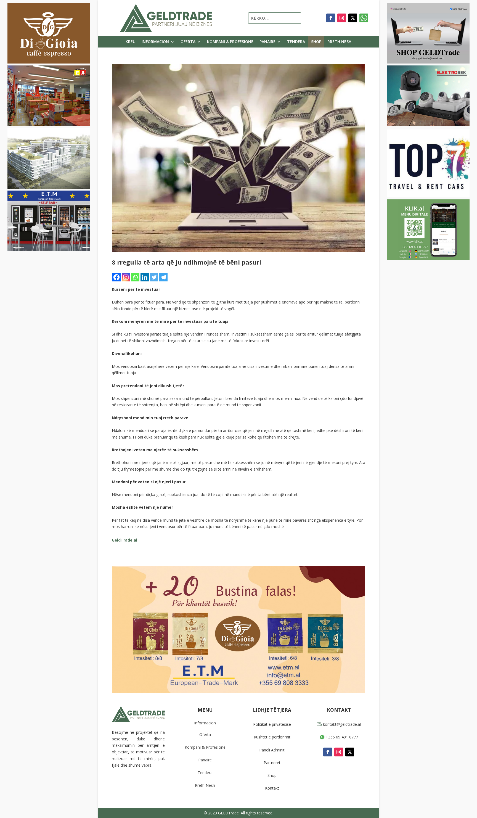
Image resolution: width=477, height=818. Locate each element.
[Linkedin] (145, 277)
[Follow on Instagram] (341, 18)
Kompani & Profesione (230, 42)
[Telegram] (163, 277)
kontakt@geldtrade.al (341, 724)
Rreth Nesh (339, 42)
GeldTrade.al (124, 540)
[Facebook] (116, 277)
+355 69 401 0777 (341, 737)
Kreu (131, 42)
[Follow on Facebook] (330, 18)
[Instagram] (126, 277)
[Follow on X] (352, 18)
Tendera (296, 42)
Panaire (267, 42)
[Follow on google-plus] (363, 18)
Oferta (188, 42)
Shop (316, 42)
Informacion (155, 42)
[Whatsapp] (135, 277)
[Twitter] (154, 277)
